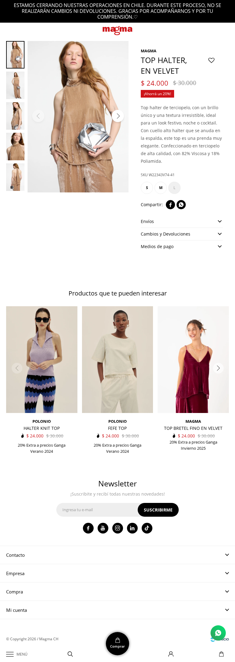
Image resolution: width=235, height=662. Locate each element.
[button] (70, 654)
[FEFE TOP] (117, 359)
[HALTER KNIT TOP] (41, 359)
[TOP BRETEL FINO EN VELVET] (193, 359)
